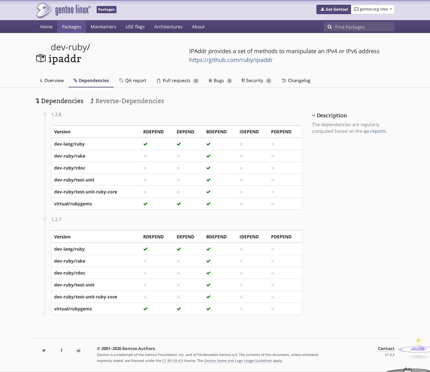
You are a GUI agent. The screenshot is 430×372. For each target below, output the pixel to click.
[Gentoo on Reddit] (78, 351)
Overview (53, 80)
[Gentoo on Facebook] (61, 351)
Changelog (298, 80)
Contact (386, 348)
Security (257, 80)
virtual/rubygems (73, 204)
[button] (333, 9)
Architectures (168, 27)
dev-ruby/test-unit (74, 180)
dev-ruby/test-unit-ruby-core (85, 192)
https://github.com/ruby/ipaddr (231, 60)
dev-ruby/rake (69, 156)
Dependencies (93, 80)
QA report (135, 80)
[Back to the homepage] (63, 10)
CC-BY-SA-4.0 (172, 360)
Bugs (221, 80)
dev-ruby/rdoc (69, 168)
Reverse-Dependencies (129, 101)
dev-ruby (69, 47)
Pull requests (179, 80)
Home (46, 27)
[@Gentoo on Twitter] (44, 351)
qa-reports (375, 131)
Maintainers (103, 27)
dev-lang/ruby (69, 144)
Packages (71, 27)
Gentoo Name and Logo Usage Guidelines (238, 360)
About (198, 27)
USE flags (135, 27)
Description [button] (332, 115)
